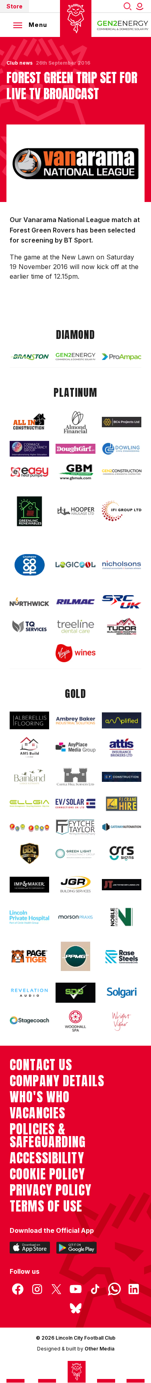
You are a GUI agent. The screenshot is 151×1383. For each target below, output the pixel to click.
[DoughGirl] (75, 449)
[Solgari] (121, 993)
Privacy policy (50, 1190)
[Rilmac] (75, 601)
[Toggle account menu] (141, 6)
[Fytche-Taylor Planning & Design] (75, 827)
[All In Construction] (29, 422)
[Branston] (29, 357)
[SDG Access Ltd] (75, 993)
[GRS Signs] (121, 853)
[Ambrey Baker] (75, 720)
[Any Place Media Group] (75, 747)
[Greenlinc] (29, 511)
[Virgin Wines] (75, 653)
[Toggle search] (128, 6)
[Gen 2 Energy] (75, 356)
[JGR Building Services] (75, 885)
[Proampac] (121, 356)
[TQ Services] (29, 626)
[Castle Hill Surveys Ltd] (75, 777)
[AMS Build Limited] (29, 747)
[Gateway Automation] (121, 827)
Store (14, 6)
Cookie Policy (47, 1174)
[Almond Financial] (75, 422)
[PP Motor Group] (75, 956)
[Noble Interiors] (121, 917)
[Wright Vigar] (121, 1021)
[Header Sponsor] (123, 25)
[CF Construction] (121, 777)
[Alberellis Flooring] (29, 720)
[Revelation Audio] (29, 993)
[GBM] (75, 472)
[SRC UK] (121, 601)
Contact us (41, 1065)
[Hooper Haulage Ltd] (75, 511)
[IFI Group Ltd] (121, 511)
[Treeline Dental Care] (75, 626)
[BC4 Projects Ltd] (121, 422)
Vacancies (37, 1113)
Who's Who (40, 1097)
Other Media (99, 1349)
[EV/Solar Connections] (75, 803)
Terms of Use (46, 1206)
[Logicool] (75, 564)
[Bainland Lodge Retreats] (29, 776)
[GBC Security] (29, 853)
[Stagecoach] (29, 1021)
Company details (57, 1081)
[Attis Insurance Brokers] (121, 747)
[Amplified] (121, 720)
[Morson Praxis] (75, 917)
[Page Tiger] (29, 956)
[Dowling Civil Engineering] (121, 449)
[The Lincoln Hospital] (29, 917)
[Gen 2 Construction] (121, 472)
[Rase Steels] (121, 956)
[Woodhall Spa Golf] (75, 1021)
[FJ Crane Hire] (121, 804)
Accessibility (47, 1158)
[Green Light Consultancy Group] (75, 853)
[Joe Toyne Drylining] (121, 885)
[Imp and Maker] (29, 885)
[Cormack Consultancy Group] (29, 449)
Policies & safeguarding (48, 1135)
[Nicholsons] (121, 565)
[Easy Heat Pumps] (29, 472)
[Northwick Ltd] (29, 602)
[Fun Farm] (29, 827)
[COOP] (29, 565)
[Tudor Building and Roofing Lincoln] (121, 626)
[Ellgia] (29, 803)
